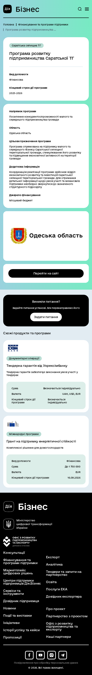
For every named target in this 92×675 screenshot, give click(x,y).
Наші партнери (58, 636)
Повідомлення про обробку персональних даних (46, 662)
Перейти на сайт (46, 273)
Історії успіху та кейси (21, 630)
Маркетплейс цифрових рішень (18, 572)
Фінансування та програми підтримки (20, 561)
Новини (9, 608)
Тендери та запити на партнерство (64, 573)
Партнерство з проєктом (66, 616)
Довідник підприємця (21, 601)
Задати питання (46, 317)
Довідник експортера (64, 596)
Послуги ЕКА (56, 589)
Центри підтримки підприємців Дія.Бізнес (22, 582)
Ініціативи (11, 622)
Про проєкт (55, 608)
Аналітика (54, 564)
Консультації (14, 552)
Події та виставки (17, 615)
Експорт (52, 557)
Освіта (51, 582)
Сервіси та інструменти (13, 592)
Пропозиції (12, 637)
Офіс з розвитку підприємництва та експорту (62, 626)
